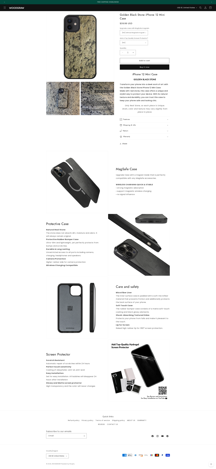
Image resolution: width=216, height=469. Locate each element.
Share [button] (124, 144)
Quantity (123, 48)
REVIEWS (101, 424)
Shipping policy (118, 420)
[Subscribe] (84, 436)
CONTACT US (112, 424)
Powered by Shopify (68, 464)
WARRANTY (141, 420)
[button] (4, 7)
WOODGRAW (56, 464)
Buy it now (144, 67)
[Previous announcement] (4, 2)
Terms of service (103, 420)
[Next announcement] (211, 2)
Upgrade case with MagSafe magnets (134, 28)
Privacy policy (87, 420)
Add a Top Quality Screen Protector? (134, 38)
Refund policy (74, 420)
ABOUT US (131, 420)
